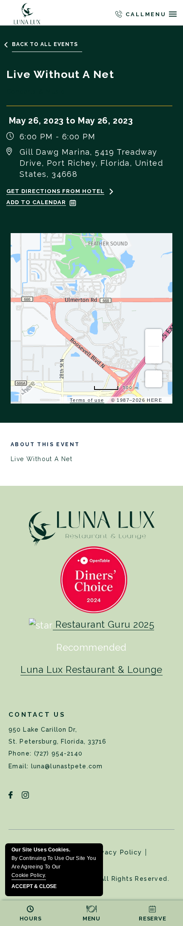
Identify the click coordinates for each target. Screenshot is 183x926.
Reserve (152, 918)
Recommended (91, 647)
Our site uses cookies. (53, 862)
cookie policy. (28, 875)
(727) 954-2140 (58, 753)
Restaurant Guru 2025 (104, 624)
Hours (31, 918)
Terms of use (87, 400)
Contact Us (37, 714)
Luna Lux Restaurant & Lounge (91, 669)
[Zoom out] (153, 354)
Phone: (21, 753)
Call (134, 14)
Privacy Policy (116, 852)
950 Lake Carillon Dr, (58, 735)
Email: (20, 766)
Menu (91, 918)
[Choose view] (153, 378)
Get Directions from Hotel (55, 191)
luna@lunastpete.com (67, 766)
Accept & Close (34, 886)
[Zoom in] (153, 337)
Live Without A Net (45, 451)
